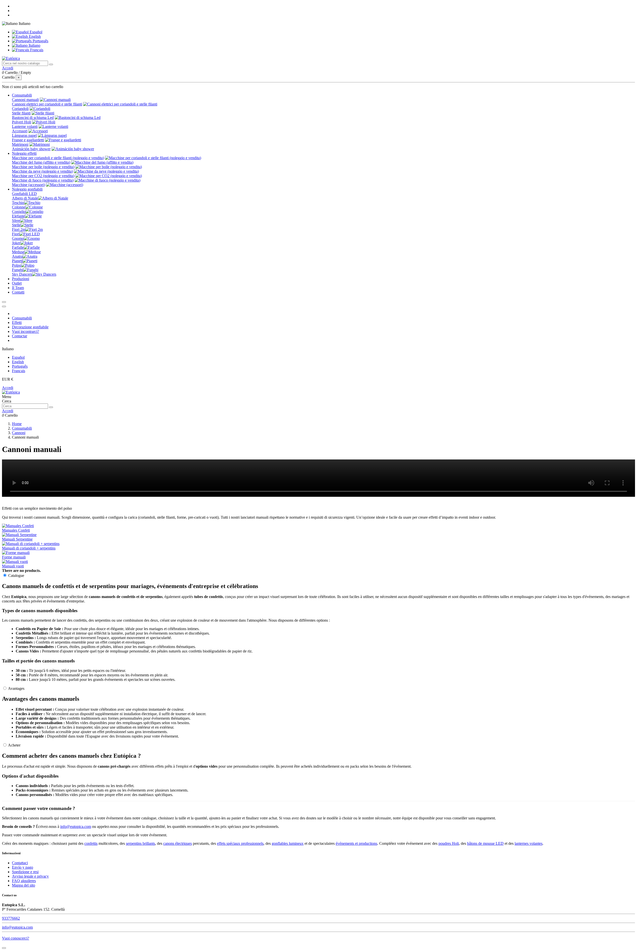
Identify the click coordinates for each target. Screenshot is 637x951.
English (34, 36)
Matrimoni (20, 144)
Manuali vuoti (13, 566)
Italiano (34, 45)
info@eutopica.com (75, 826)
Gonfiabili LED (24, 194)
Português (40, 41)
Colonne (18, 207)
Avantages (15, 688)
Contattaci (20, 863)
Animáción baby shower (31, 149)
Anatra (17, 256)
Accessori (19, 131)
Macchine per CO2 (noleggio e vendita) (43, 176)
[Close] (4, 306)
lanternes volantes (528, 843)
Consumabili (22, 318)
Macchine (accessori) (28, 185)
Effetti (17, 322)
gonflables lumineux (288, 843)
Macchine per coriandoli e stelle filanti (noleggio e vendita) (58, 158)
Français (36, 50)
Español (35, 32)
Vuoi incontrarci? (25, 331)
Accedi (7, 388)
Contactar (19, 336)
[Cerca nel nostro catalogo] (51, 64)
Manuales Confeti (16, 530)
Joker (16, 243)
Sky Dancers (22, 274)
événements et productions (356, 843)
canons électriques (177, 843)
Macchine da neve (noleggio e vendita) (42, 171)
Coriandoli (20, 108)
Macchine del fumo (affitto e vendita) (41, 162)
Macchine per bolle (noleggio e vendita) (43, 167)
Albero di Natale (25, 198)
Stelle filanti (21, 113)
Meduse (18, 252)
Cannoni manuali (25, 100)
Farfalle (18, 247)
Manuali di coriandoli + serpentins (28, 548)
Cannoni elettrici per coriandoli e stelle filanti (47, 104)
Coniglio (19, 211)
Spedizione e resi (25, 872)
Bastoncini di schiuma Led (33, 117)
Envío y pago (22, 867)
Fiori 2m (18, 229)
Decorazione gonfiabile (30, 327)
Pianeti (17, 261)
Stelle (16, 225)
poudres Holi (448, 843)
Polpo (16, 265)
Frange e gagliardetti (28, 140)
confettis (91, 843)
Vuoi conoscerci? (15, 938)
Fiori (15, 234)
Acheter (13, 745)
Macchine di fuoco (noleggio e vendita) (43, 180)
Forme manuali (14, 557)
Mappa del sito (23, 885)
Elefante (18, 216)
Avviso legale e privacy (30, 876)
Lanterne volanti (25, 126)
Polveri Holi (21, 122)
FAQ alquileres (24, 881)
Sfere (16, 220)
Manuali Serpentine (17, 539)
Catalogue (15, 575)
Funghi (17, 270)
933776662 (11, 918)
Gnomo (18, 238)
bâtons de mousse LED (485, 843)
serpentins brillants (140, 843)
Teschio (18, 202)
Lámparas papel (24, 135)
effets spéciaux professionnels (240, 843)
